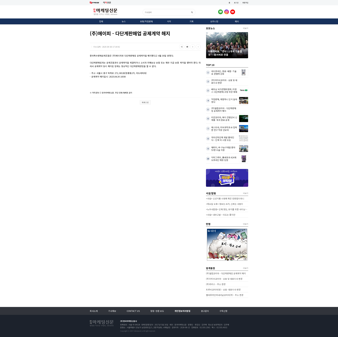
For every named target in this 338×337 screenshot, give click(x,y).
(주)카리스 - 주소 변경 (216, 284)
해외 (237, 21)
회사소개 (94, 310)
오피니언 (214, 21)
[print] (187, 46)
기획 (192, 21)
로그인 (236, 2)
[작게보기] (198, 46)
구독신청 (223, 310)
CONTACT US (133, 310)
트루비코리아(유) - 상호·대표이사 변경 (223, 289)
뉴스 (124, 21)
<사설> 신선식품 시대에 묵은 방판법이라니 (225, 198)
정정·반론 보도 (157, 310)
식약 (169, 21)
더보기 (245, 28)
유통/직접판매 (146, 21)
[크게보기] (192, 46)
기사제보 (112, 310)
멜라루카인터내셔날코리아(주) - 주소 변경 (224, 295)
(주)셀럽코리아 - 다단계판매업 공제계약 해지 (226, 273)
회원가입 (245, 2)
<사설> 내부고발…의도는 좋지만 (220, 214)
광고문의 (205, 310)
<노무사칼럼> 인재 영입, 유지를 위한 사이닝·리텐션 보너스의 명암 (227, 209)
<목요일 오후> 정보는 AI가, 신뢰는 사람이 (224, 203)
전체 (101, 21)
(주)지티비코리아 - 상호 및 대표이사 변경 (224, 278)
